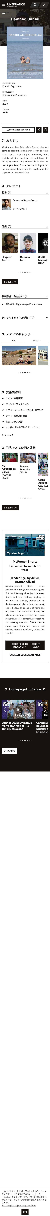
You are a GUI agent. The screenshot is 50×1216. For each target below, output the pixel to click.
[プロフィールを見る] (44, 5)
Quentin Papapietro (11, 86)
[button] (32, 349)
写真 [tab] (13, 341)
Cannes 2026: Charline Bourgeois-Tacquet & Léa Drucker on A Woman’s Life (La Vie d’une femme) (17, 727)
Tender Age (18, 578)
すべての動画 (9, 751)
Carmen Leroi (25, 259)
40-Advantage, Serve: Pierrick (9, 470)
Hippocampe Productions (14, 95)
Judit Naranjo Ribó (43, 260)
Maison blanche (25, 468)
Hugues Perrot (6, 259)
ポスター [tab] (36, 341)
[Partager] (39, 130)
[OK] (25, 1212)
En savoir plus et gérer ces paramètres (19, 1205)
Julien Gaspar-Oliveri (27, 580)
